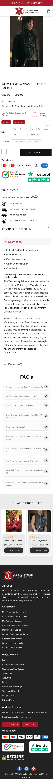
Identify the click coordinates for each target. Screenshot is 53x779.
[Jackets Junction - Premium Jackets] (26, 11)
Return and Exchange (12, 686)
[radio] (14, 129)
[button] (4, 11)
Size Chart (34, 114)
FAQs (4, 660)
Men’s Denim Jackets (11, 621)
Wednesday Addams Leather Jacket (27, 281)
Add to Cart (15, 550)
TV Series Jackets (19, 106)
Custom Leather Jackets (13, 669)
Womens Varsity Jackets (13, 647)
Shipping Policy (9, 695)
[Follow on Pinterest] (33, 768)
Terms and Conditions (12, 691)
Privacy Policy (8, 700)
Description (15, 241)
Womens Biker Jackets (12, 638)
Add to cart (35, 152)
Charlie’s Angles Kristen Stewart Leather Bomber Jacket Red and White (13, 541)
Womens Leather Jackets (13, 643)
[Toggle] (48, 189)
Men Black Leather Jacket (14, 612)
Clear (49, 125)
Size (3, 132)
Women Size (19, 122)
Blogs (4, 682)
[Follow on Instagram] (26, 768)
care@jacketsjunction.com (20, 717)
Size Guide (7, 673)
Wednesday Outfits (36, 106)
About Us (6, 677)
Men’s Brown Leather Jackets (15, 616)
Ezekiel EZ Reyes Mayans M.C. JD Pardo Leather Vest (39, 541)
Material (5, 142)
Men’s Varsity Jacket (11, 629)
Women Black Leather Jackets (15, 634)
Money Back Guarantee (13, 664)
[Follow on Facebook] (19, 768)
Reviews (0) (15, 364)
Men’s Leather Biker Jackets (15, 625)
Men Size (6, 122)
